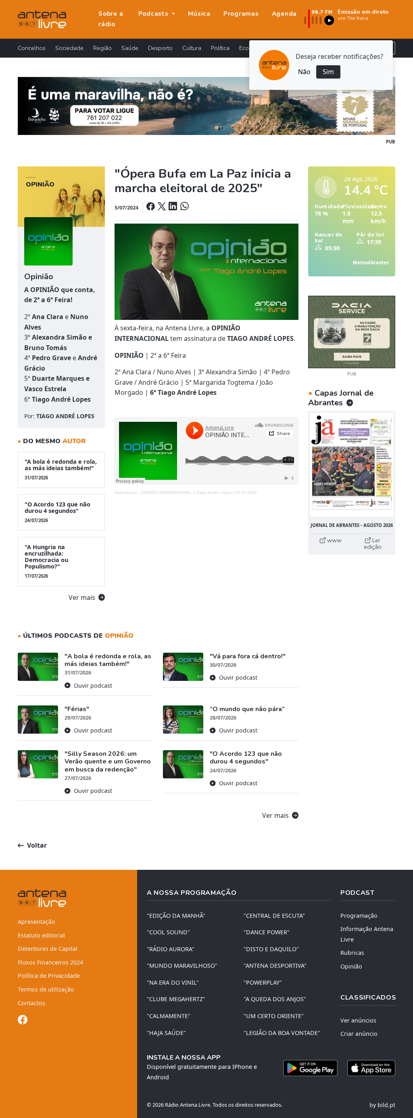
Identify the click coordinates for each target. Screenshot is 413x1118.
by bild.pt (382, 1105)
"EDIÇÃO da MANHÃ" (176, 915)
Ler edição (373, 543)
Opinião (351, 966)
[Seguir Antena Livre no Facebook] (22, 1021)
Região (102, 48)
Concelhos (32, 48)
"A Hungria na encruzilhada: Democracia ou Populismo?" (46, 561)
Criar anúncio (359, 1033)
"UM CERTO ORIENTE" (274, 1016)
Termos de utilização (46, 989)
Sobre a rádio (110, 19)
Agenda (284, 14)
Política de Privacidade (49, 975)
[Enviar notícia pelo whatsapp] (183, 207)
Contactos (31, 1003)
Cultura (191, 48)
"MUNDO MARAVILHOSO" (182, 965)
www (333, 540)
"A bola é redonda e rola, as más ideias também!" (61, 469)
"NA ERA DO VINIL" (173, 982)
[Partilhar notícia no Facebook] (151, 207)
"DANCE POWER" (267, 932)
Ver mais (83, 597)
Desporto (160, 48)
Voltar (36, 845)
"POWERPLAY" (263, 982)
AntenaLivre (126, 492)
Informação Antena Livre (366, 934)
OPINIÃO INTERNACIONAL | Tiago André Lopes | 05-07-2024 (199, 492)
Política (220, 48)
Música (199, 14)
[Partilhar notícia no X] (162, 207)
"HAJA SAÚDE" (166, 1033)
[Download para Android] (310, 1068)
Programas (241, 14)
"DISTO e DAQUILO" (271, 949)
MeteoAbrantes (371, 262)
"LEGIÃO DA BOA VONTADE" (282, 1033)
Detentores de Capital (47, 948)
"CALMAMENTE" (168, 1016)
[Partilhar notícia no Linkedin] (173, 207)
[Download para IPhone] (371, 1068)
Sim (328, 71)
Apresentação (36, 921)
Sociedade (69, 48)
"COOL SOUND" (168, 932)
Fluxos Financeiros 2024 (50, 962)
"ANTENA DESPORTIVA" (275, 965)
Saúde (129, 48)
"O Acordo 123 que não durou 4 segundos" (57, 511)
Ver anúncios (358, 1020)
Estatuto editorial (41, 935)
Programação (359, 915)
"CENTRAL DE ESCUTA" (274, 915)
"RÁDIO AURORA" (170, 949)
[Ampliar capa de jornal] (352, 465)
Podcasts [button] (154, 14)
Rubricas (352, 952)
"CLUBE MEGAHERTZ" (176, 999)
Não (304, 71)
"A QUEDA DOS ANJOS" (275, 999)
